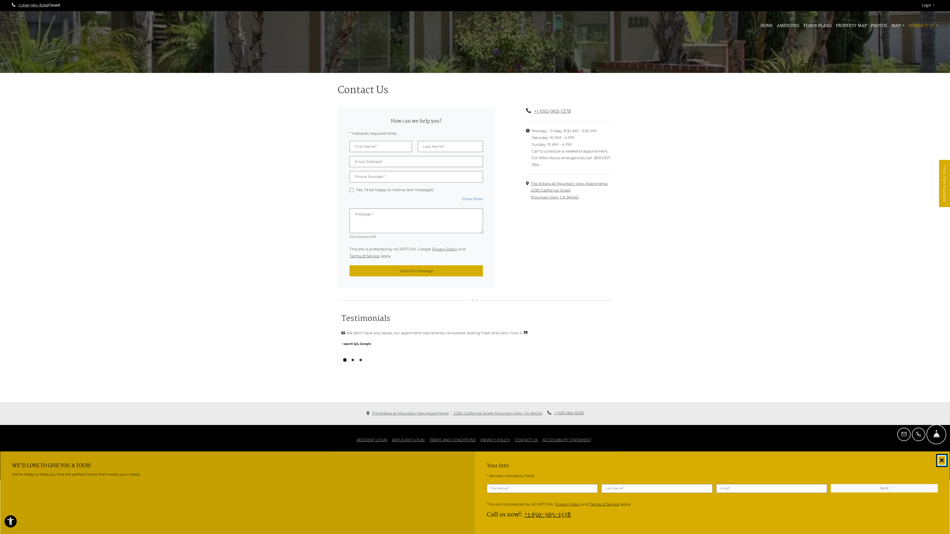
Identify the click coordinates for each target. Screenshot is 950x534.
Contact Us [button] (921, 25)
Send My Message (416, 270)
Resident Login (371, 440)
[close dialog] (941, 460)
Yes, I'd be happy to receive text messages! (395, 189)
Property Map (851, 25)
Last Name (614, 488)
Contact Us (526, 440)
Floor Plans (818, 25)
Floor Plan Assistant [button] (944, 186)
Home (766, 25)
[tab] (345, 360)
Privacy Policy (444, 248)
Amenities (788, 25)
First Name (499, 488)
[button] (928, 5)
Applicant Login (408, 440)
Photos (879, 25)
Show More (472, 198)
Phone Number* (370, 176)
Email (725, 488)
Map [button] (896, 25)
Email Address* (369, 161)
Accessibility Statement (567, 440)
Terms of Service (365, 255)
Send (884, 488)
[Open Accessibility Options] (11, 522)
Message (364, 214)
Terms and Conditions (452, 440)
